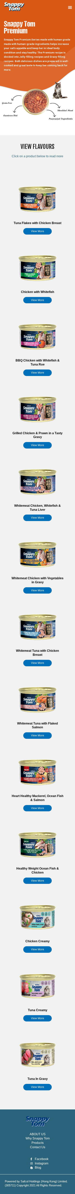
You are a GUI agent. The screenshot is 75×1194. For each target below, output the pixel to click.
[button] (70, 7)
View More (37, 231)
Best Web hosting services (16, 1188)
